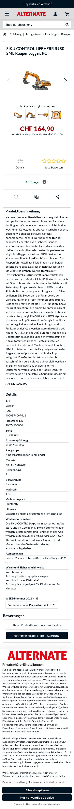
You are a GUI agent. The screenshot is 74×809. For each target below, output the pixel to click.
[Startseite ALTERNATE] (31, 13)
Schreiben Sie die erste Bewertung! (37, 635)
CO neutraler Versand (37, 3)
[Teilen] (57, 197)
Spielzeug (16, 34)
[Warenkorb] (67, 13)
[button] (8, 81)
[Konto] (55, 13)
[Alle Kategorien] (7, 13)
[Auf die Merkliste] (16, 197)
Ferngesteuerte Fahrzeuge (41, 34)
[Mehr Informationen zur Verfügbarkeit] (44, 182)
